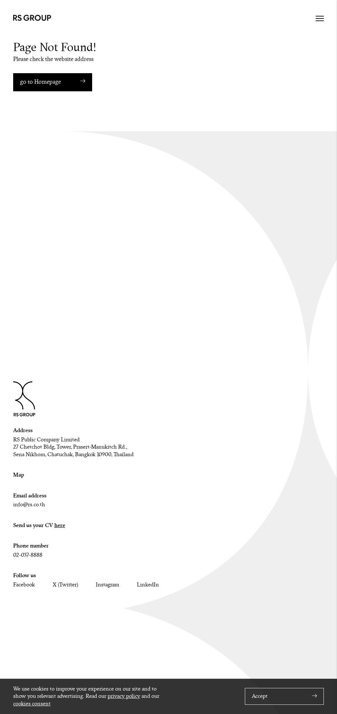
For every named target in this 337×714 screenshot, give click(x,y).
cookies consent (32, 703)
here (59, 525)
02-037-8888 (27, 555)
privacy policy (124, 696)
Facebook (24, 584)
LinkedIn (148, 584)
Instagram (107, 584)
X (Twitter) (65, 584)
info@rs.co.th (29, 504)
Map (18, 475)
